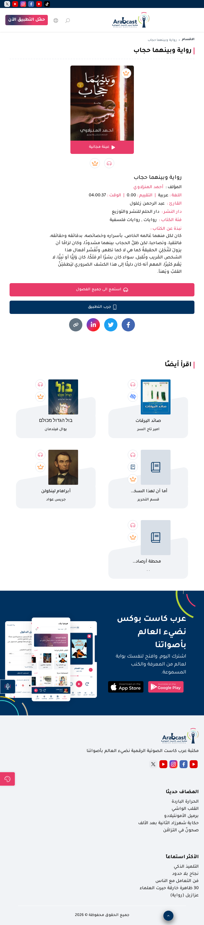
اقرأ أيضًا (178, 365)
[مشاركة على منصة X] (110, 325)
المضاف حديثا (182, 792)
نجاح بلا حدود (185, 874)
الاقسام (188, 39)
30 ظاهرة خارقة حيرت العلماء (169, 888)
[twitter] (7, 4)
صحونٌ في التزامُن (181, 830)
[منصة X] (153, 764)
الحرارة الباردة (185, 801)
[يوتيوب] (39, 4)
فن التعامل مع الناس (177, 881)
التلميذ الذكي (186, 867)
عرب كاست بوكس (145, 619)
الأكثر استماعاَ (182, 857)
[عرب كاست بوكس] (131, 20)
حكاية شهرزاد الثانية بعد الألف (168, 823)
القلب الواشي (185, 809)
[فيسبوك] (31, 4)
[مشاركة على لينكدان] (93, 325)
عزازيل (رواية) (184, 895)
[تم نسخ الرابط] (75, 325)
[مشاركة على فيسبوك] (128, 325)
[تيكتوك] (47, 4)
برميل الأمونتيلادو (181, 816)
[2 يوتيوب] (15, 4)
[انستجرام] (23, 4)
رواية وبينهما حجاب (158, 178)
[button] (7, 687)
